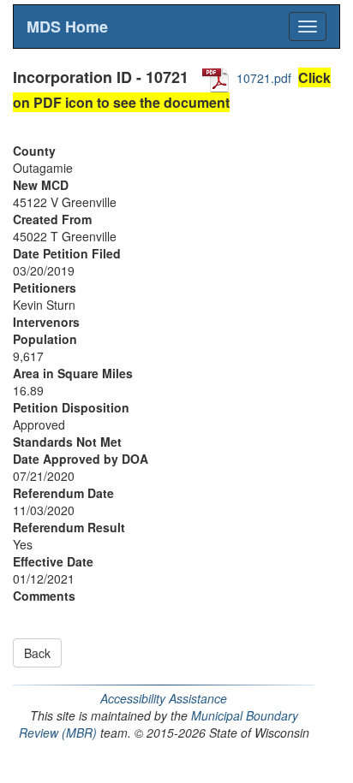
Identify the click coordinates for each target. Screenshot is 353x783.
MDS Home (67, 26)
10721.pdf (263, 77)
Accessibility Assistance (163, 698)
